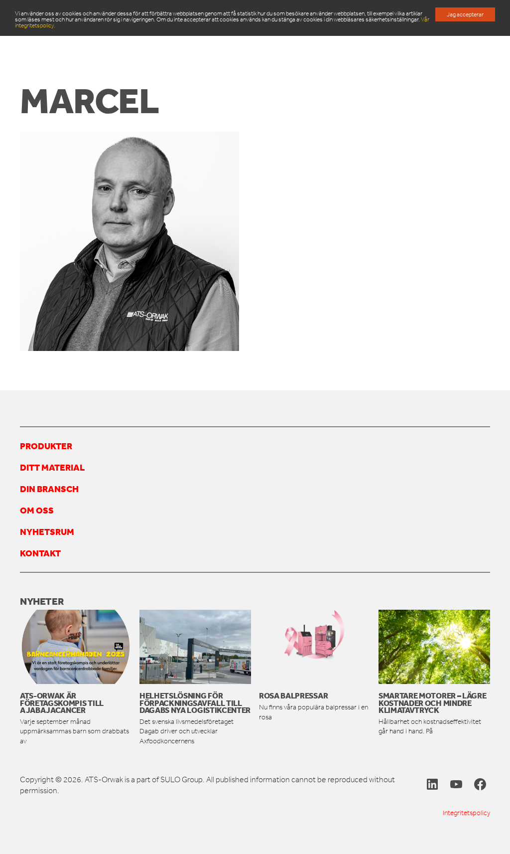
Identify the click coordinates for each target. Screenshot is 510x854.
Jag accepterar (465, 14)
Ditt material (52, 467)
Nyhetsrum (47, 531)
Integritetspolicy (466, 813)
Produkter (46, 445)
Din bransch (49, 488)
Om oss (37, 510)
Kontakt (40, 552)
